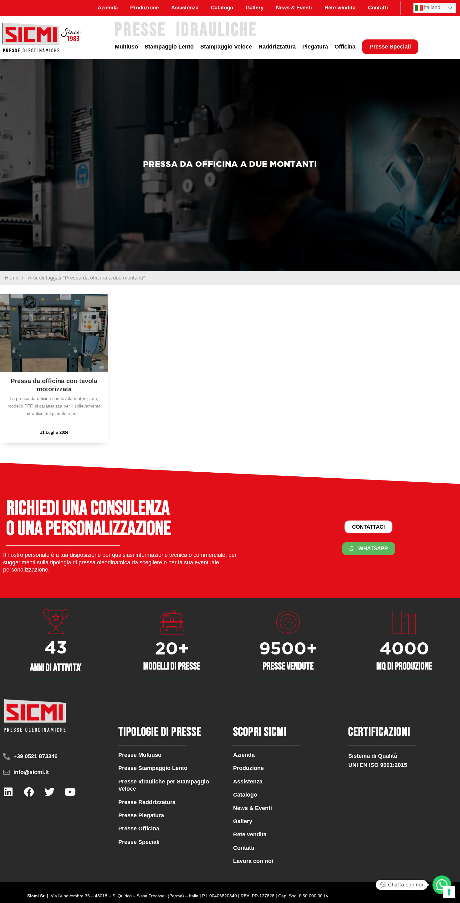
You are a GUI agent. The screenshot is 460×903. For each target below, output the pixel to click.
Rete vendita (340, 8)
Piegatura (315, 47)
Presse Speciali (390, 47)
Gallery (254, 8)
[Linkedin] (8, 792)
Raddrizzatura (277, 47)
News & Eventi (294, 8)
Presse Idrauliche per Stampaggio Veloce (163, 785)
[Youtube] (70, 792)
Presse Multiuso (139, 755)
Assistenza (184, 8)
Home (11, 278)
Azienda (108, 8)
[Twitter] (49, 792)
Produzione (144, 8)
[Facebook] (29, 792)
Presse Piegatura (141, 815)
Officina (345, 47)
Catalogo (222, 8)
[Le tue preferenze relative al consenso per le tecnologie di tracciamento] (449, 892)
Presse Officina (138, 828)
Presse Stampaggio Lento (152, 768)
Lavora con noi (253, 861)
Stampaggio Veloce (226, 47)
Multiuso (126, 47)
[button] (441, 884)
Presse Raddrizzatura (147, 802)
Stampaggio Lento (169, 47)
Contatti (378, 8)
